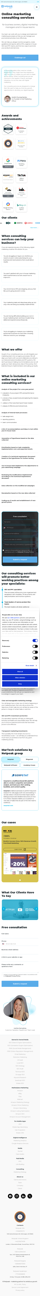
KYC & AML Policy (20, 1284)
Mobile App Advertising (20, 1127)
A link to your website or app (12, 957)
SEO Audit (20, 1069)
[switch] (35, 646)
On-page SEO (20, 1074)
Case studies (20, 1154)
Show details (30, 665)
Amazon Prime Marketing (20, 1105)
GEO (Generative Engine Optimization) (20, 1045)
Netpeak (20, 1249)
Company (20, 1185)
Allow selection (20, 677)
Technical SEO (20, 1072)
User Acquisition (20, 1130)
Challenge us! (20, 58)
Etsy (20, 1096)
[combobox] (5, 527)
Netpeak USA (20, 1228)
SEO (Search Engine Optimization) (20, 1042)
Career (20, 1188)
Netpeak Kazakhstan (20, 1271)
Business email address (10, 950)
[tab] (11, 759)
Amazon (20, 1090)
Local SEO (20, 1063)
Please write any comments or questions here (12, 965)
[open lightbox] (20, 909)
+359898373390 (20, 1264)
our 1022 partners (14, 617)
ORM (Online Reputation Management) (20, 1051)
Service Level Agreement (20, 1287)
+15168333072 (20, 1231)
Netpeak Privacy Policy (26, 552)
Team (20, 1182)
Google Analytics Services (20, 1143)
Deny (20, 684)
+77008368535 (20, 1274)
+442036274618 (20, 1241)
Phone (4, 941)
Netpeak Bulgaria (20, 1261)
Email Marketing (20, 1054)
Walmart (20, 1099)
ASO (20, 1124)
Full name (5, 934)
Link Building (20, 1164)
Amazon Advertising (20, 1108)
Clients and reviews (20, 1180)
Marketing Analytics (20, 1140)
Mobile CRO (20, 1133)
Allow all (20, 671)
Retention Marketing (20, 1057)
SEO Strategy (20, 1066)
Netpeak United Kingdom (20, 1238)
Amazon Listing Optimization (20, 1111)
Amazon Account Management (20, 1117)
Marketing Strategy (20, 1172)
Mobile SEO (20, 1083)
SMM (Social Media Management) (20, 1048)
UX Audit (20, 1060)
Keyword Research (20, 1077)
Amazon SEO (20, 1114)
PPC (20, 1161)
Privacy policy (20, 1290)
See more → (34, 227)
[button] (36, 7)
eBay (20, 1093)
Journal (20, 1151)
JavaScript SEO (20, 1080)
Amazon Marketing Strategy (20, 1102)
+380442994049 (20, 1252)
